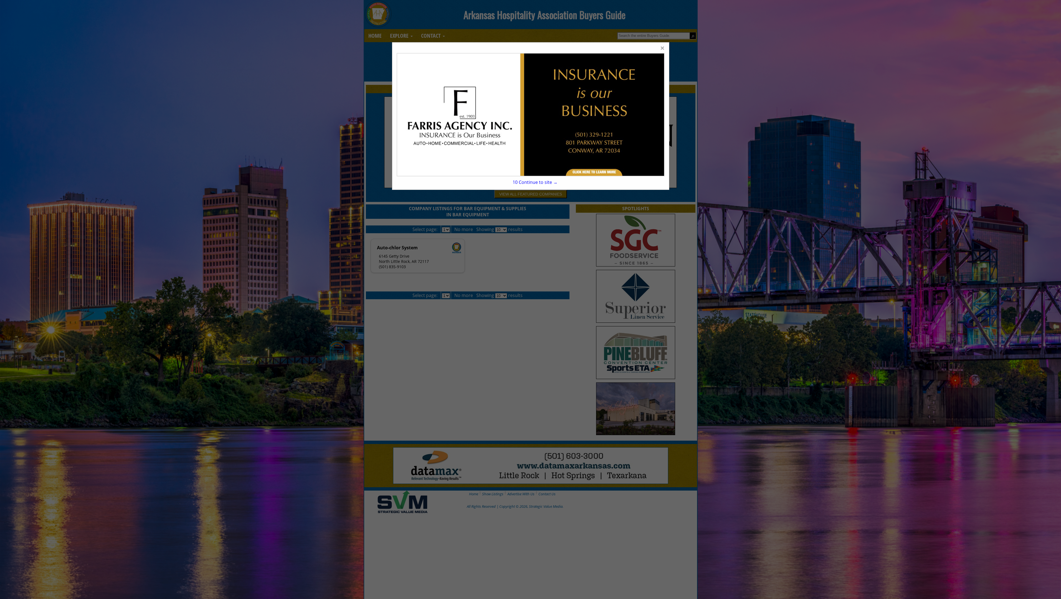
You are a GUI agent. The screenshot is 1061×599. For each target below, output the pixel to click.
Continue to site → (535, 182)
